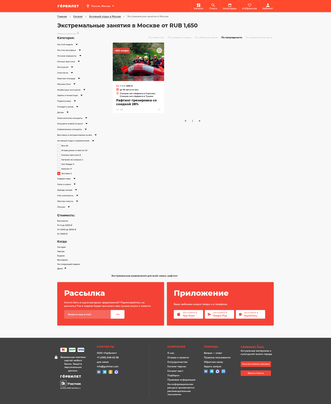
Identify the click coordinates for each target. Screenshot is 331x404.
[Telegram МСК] (105, 372)
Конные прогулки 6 (71, 155)
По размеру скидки (179, 37)
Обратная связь (213, 361)
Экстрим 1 (66, 173)
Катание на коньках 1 (72, 159)
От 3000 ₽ (62, 233)
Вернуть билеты (256, 373)
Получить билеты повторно (256, 364)
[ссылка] (68, 6)
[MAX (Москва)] (116, 372)
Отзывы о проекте (178, 357)
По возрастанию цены (259, 37)
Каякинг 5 (66, 168)
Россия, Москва (100, 5)
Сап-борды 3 (67, 164)
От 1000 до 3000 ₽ (66, 229)
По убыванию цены (206, 37)
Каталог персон (176, 366)
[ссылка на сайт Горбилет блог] (257, 347)
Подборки (173, 375)
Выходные (62, 259)
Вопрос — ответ (213, 352)
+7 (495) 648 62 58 (108, 357)
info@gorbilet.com (107, 366)
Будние (61, 255)
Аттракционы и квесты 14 (74, 150)
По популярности (231, 37)
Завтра (60, 251)
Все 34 (64, 145)
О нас (170, 352)
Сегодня (61, 247)
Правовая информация (181, 379)
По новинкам (156, 37)
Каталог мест (175, 370)
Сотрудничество (177, 361)
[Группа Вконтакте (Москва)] (99, 372)
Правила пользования (217, 357)
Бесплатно (62, 221)
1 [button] (192, 120)
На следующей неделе (68, 264)
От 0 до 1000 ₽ (64, 225)
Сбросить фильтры (66, 33)
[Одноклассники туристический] (110, 372)
